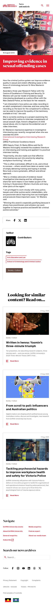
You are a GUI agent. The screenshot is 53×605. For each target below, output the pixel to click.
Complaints (36, 580)
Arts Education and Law (16, 257)
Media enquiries (35, 527)
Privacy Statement (10, 580)
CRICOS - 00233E (10, 587)
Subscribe (7, 540)
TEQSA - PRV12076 (28, 587)
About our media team (37, 536)
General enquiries (10, 536)
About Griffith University (13, 531)
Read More (14, 361)
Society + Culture (14, 270)
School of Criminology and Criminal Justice (24, 262)
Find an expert (34, 531)
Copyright (24, 580)
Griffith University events (13, 527)
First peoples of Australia (12, 593)
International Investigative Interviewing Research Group (24, 138)
